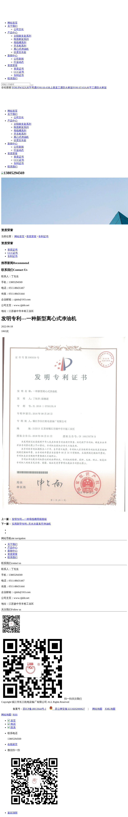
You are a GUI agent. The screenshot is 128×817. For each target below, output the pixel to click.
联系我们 (12, 78)
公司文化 (19, 29)
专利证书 (19, 75)
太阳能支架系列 (22, 36)
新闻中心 (12, 55)
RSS (15, 714)
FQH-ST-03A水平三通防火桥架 (90, 87)
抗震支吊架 (20, 52)
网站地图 (97, 709)
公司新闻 (19, 58)
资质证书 (19, 68)
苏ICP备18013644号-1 (34, 709)
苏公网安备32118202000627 (68, 709)
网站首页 (12, 22)
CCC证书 (19, 72)
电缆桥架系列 (21, 39)
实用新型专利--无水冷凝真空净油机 (31, 523)
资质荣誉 (12, 65)
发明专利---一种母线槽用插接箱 (29, 519)
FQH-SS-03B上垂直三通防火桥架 (55, 87)
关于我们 (12, 26)
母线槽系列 (20, 42)
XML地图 (110, 709)
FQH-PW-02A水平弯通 (24, 87)
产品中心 (12, 32)
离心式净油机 (21, 49)
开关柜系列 (20, 45)
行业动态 (19, 62)
